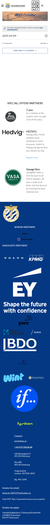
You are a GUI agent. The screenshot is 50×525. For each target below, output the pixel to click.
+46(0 (17, 447)
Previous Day (8, 43)
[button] (2, 6)
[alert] (25, 28)
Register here (32, 158)
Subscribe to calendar (23, 50)
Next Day (43, 43)
